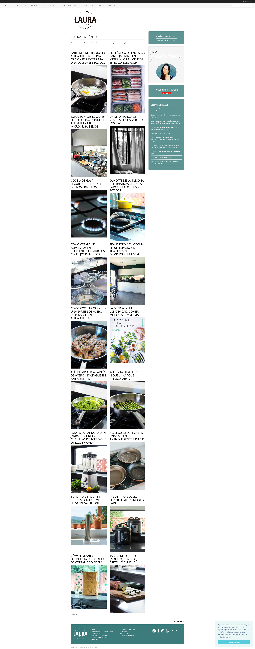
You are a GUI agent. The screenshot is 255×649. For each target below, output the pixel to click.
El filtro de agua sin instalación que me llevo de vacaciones (86, 500)
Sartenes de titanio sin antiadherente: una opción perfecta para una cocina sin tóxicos (88, 58)
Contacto (123, 632)
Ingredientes (96, 634)
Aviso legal (124, 634)
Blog (11, 6)
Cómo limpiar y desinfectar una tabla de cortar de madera (87, 559)
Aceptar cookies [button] (234, 642)
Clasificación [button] (88, 6)
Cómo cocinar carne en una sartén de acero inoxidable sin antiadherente (89, 313)
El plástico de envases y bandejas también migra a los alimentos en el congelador (127, 58)
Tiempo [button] (101, 6)
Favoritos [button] (112, 6)
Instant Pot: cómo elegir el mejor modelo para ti (127, 500)
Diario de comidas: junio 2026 (161, 133)
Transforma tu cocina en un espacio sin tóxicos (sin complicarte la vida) (127, 249)
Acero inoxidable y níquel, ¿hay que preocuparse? (124, 375)
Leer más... (153, 62)
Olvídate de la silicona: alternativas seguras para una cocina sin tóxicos (127, 185)
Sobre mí (94, 640)
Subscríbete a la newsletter (102, 632)
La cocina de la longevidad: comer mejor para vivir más (125, 311)
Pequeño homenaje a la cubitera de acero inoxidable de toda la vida (165, 128)
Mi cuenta (249, 1)
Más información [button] (224, 637)
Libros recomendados (99, 638)
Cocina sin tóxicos (37, 6)
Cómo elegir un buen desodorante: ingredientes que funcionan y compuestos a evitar (165, 139)
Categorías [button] (73, 6)
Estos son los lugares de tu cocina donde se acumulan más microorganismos (87, 121)
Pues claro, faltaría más (166, 40)
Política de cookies (127, 636)
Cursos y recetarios (56, 6)
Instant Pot (21, 6)
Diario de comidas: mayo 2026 (161, 157)
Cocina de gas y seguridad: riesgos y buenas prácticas (86, 183)
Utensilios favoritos (99, 636)
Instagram (173, 57)
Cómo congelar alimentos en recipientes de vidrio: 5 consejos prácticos (88, 249)
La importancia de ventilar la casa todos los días (127, 120)
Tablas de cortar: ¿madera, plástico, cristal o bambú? (123, 559)
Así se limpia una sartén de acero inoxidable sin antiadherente (88, 375)
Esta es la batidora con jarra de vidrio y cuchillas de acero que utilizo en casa (88, 438)
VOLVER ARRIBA (179, 621)
